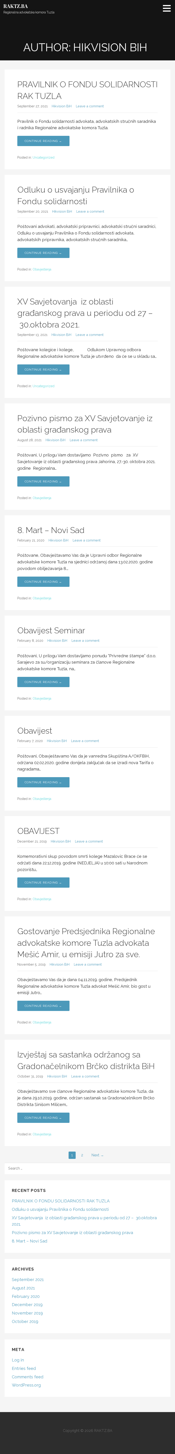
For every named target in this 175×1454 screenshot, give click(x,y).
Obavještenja (42, 269)
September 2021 (28, 1279)
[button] (168, 8)
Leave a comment (90, 106)
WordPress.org (26, 1385)
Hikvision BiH (62, 106)
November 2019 (27, 1313)
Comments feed (27, 1376)
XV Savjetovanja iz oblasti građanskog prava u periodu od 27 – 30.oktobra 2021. (85, 313)
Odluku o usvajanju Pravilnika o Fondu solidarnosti (60, 1209)
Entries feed (24, 1368)
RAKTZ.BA (15, 6)
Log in (18, 1360)
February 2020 (26, 1296)
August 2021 (23, 1288)
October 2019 (25, 1321)
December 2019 (27, 1304)
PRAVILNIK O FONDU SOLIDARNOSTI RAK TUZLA (61, 1201)
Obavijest (34, 730)
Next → (97, 1155)
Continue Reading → (43, 141)
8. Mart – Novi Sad (51, 530)
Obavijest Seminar (51, 630)
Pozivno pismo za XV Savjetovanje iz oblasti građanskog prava (72, 1232)
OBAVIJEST (38, 831)
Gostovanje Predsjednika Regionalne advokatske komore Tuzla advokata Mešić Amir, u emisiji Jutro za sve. (86, 942)
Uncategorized (43, 157)
